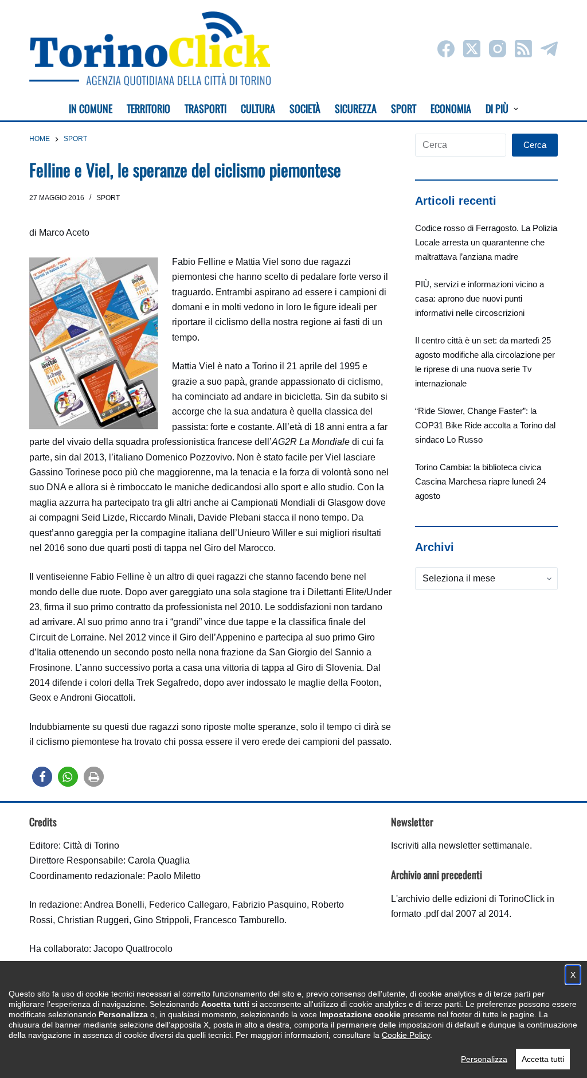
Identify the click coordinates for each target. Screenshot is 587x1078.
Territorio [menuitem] (148, 108)
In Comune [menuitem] (90, 108)
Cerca (534, 145)
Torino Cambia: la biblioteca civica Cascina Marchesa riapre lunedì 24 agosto (480, 481)
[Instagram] (497, 48)
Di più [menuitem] (497, 108)
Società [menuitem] (304, 108)
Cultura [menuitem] (258, 108)
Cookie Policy (406, 1035)
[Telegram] (549, 48)
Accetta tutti (543, 1059)
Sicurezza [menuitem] (356, 108)
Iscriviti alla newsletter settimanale (460, 845)
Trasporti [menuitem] (205, 108)
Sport (108, 198)
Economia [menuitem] (451, 108)
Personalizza (484, 1059)
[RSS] (523, 48)
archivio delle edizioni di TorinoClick (471, 899)
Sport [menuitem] (403, 108)
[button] (42, 777)
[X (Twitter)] (471, 48)
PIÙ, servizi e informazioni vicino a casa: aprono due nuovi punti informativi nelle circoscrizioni (479, 298)
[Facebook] (446, 48)
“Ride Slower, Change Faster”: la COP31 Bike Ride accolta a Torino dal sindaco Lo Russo (485, 425)
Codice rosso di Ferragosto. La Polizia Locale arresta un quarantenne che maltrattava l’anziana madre (486, 242)
